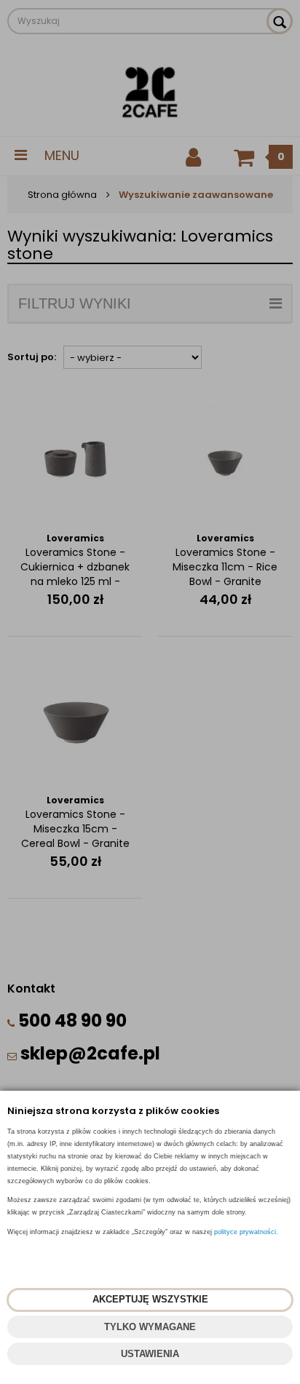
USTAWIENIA (150, 1353)
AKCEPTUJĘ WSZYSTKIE (150, 1299)
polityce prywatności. (246, 1232)
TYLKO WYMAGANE (150, 1326)
